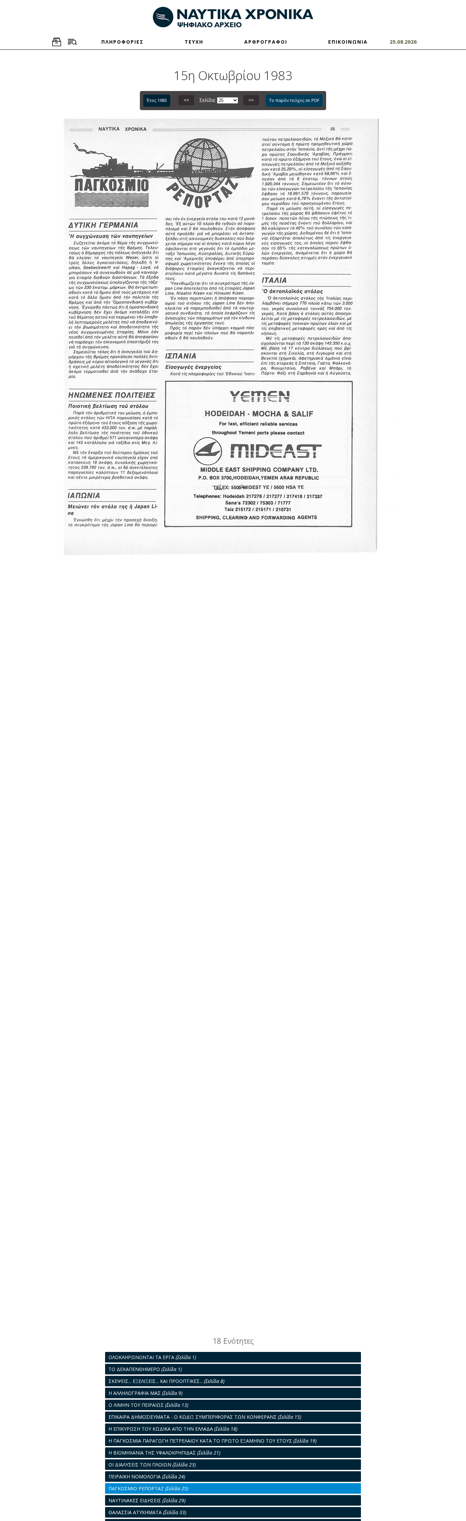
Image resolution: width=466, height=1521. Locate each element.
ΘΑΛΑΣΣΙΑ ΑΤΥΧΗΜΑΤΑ (147, 1512)
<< (186, 100)
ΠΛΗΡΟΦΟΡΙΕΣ (122, 42)
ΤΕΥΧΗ (194, 42)
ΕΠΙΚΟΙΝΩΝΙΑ (348, 42)
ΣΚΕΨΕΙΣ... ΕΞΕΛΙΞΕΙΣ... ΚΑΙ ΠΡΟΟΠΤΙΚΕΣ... (166, 1381)
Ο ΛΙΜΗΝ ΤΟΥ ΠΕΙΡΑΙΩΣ (148, 1405)
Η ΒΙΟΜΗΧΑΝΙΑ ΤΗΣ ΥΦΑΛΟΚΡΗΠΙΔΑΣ (164, 1452)
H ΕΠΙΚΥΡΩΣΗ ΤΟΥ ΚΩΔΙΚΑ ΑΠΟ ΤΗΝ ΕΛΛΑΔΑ (172, 1429)
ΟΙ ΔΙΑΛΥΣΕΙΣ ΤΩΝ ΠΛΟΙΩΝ (152, 1464)
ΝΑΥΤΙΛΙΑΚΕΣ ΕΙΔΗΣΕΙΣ (147, 1500)
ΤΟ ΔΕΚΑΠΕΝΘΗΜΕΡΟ (145, 1369)
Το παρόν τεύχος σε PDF (294, 100)
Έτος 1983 (157, 100)
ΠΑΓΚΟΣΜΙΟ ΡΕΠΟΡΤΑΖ (148, 1488)
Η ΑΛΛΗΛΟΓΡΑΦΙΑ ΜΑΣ (145, 1393)
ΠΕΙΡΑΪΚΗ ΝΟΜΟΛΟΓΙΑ (146, 1476)
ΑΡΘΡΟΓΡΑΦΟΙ (265, 42)
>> (251, 100)
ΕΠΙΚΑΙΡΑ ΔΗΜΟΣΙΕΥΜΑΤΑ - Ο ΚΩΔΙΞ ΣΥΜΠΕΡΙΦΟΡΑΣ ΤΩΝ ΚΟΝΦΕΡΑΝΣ (204, 1417)
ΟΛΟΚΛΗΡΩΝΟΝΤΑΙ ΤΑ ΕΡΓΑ (152, 1357)
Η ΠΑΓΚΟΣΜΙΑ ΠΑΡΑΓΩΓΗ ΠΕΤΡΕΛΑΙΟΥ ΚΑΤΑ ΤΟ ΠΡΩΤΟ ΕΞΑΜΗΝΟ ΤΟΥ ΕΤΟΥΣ (212, 1440)
